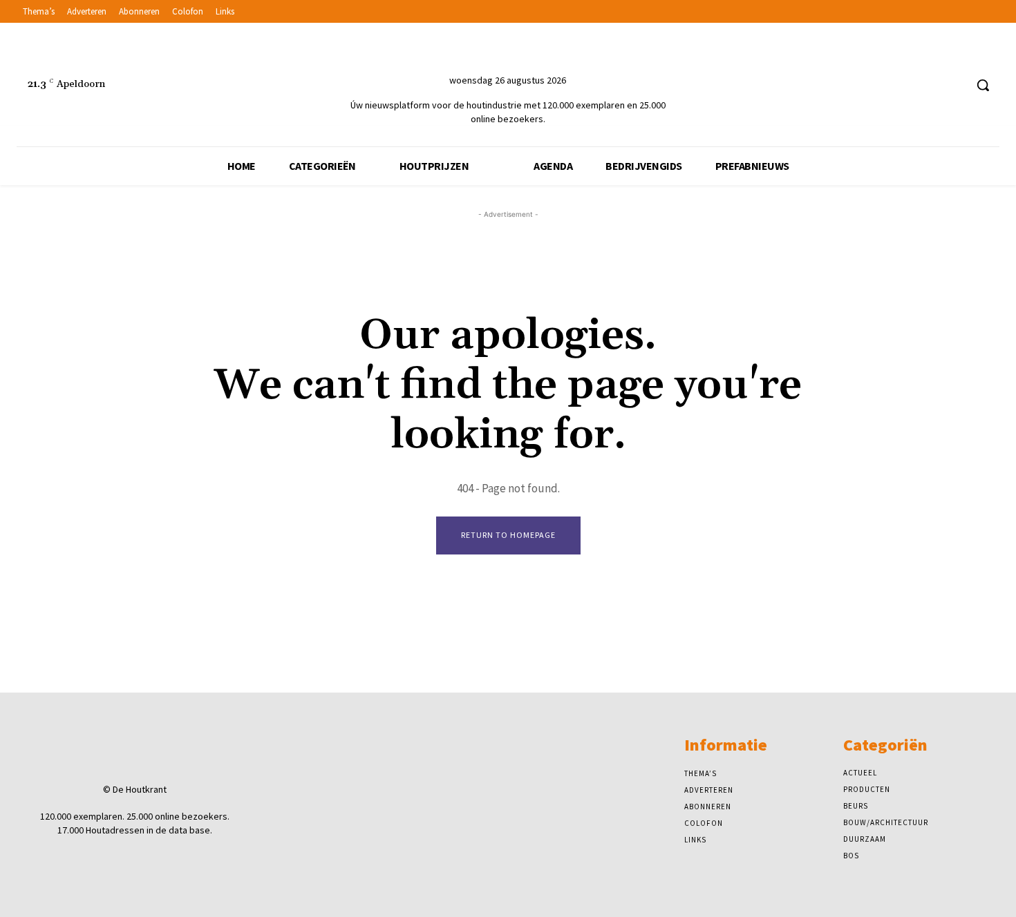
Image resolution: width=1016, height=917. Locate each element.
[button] (982, 85)
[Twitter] (953, 85)
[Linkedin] (928, 85)
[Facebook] (901, 85)
